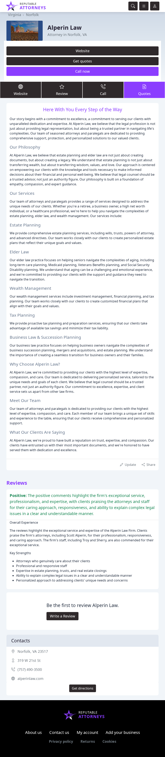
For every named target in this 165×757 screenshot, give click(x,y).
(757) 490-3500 (30, 669)
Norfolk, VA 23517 (33, 651)
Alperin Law (64, 27)
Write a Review (62, 616)
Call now (82, 71)
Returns (87, 741)
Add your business (123, 732)
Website (83, 50)
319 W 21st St (29, 660)
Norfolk (32, 14)
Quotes (144, 93)
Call (103, 93)
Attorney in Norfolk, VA (67, 34)
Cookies (109, 741)
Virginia (14, 14)
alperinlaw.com (30, 678)
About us (33, 732)
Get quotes (82, 61)
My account (87, 732)
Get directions (82, 688)
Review (62, 93)
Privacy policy (61, 741)
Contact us (59, 732)
